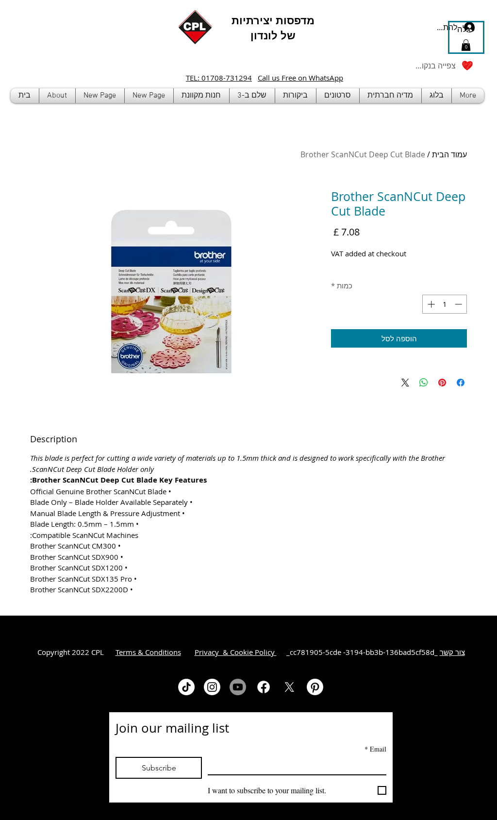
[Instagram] (212, 687)
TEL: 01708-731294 (219, 78)
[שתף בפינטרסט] (442, 382)
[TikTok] (186, 687)
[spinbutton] (445, 304)
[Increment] (430, 304)
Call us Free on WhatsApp (300, 78)
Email (375, 749)
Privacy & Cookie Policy (236, 652)
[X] (289, 687)
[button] (201, 95)
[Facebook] (263, 687)
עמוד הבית (449, 154)
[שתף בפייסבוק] (460, 382)
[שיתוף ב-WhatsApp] (424, 382)
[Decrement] (459, 304)
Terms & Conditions (148, 652)
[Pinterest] (315, 687)
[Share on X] (405, 382)
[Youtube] (238, 687)
